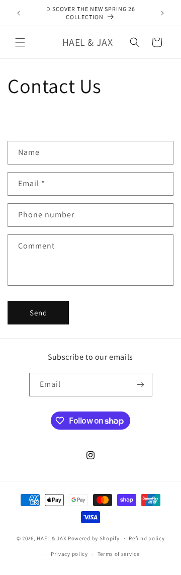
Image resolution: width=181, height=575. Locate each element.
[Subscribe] (141, 384)
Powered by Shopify (94, 538)
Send (38, 312)
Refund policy (146, 538)
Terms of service (119, 553)
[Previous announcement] (19, 13)
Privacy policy (69, 553)
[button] (20, 42)
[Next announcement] (162, 13)
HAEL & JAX (51, 538)
